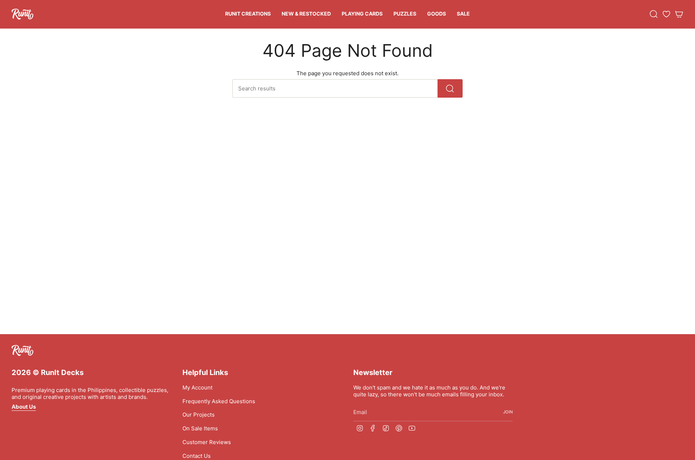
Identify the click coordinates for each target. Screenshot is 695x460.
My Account (197, 387)
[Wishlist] (666, 14)
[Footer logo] (22, 350)
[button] (248, 14)
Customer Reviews (206, 442)
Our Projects (198, 414)
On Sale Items (200, 428)
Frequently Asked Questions (218, 401)
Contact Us (196, 455)
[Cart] (679, 14)
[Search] (450, 88)
